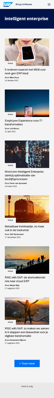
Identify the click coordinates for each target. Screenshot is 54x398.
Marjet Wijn (14, 285)
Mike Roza (14, 78)
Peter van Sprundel (18, 183)
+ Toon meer (27, 363)
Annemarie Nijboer (18, 340)
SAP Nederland (16, 234)
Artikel (10, 63)
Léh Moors (14, 129)
